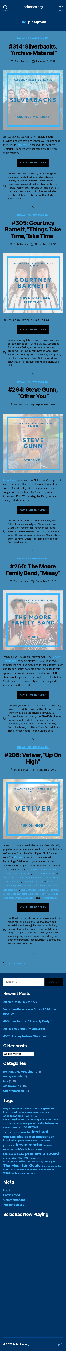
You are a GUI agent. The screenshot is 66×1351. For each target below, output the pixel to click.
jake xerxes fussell (28, 1140)
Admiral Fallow (42, 520)
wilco (7, 1172)
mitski (32, 350)
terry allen (46, 936)
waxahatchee (46, 1169)
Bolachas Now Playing (33, 38)
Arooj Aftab (25, 340)
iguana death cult (46, 921)
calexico (32, 173)
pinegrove (36, 187)
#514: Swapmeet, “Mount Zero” (24, 1028)
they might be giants (41, 361)
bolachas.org (33, 6)
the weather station (51, 1166)
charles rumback (46, 918)
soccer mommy (35, 1162)
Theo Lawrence (12, 881)
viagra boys (46, 730)
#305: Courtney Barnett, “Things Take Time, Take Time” (33, 229)
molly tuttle (23, 187)
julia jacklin (9, 1145)
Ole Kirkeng (38, 719)
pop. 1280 (38, 932)
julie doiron (37, 925)
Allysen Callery (37, 524)
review (23, 1158)
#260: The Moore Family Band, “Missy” (33, 570)
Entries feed (11, 1195)
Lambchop (25, 873)
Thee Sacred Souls (49, 727)
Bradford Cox (11, 890)
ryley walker (51, 932)
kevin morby (29, 1144)
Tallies (24, 361)
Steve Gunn (10, 480)
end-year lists (12, 1076)
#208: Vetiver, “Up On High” (33, 758)
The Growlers (28, 890)
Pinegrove (44, 890)
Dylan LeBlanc (51, 877)
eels (23, 176)
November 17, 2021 (45, 244)
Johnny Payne (16, 180)
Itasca (36, 873)
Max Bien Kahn (45, 716)
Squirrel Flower (22, 885)
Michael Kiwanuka (30, 877)
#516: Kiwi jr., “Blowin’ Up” (20, 1001)
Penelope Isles (39, 354)
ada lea (12, 520)
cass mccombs (13, 1116)
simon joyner (15, 936)
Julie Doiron (10, 877)
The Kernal (45, 191)
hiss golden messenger (35, 1137)
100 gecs (13, 705)
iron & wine (10, 1140)
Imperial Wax (25, 894)
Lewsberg (13, 184)
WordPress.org (13, 1204)
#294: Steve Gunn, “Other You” (33, 393)
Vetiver (18, 857)
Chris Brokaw (37, 705)
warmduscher (25, 943)
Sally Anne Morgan (48, 358)
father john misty (16, 1132)
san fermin (14, 361)
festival (39, 1132)
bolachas (23, 61)
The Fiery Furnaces (43, 538)
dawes (6, 1127)
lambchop (50, 925)
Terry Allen (32, 869)
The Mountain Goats (22, 1165)
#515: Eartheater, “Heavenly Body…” (28, 1021)
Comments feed (14, 1200)
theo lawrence (37, 939)
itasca (26, 925)
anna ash (13, 340)
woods (31, 1173)
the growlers (21, 939)
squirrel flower (31, 936)
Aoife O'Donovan (17, 173)
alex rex (23, 524)
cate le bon (30, 918)
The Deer (37, 885)
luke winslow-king (30, 184)
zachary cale (15, 198)
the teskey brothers (26, 727)
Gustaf (11, 527)
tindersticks (53, 939)
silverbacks (31, 191)
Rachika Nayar (45, 534)
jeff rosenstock (24, 527)
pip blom (12, 358)
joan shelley (45, 1141)
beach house (40, 340)
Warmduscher (49, 898)
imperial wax (15, 925)
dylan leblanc (27, 921)
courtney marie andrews (43, 1119)
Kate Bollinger (24, 347)
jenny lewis (14, 712)
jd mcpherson (46, 176)
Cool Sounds (53, 705)
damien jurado (26, 1123)
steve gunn (50, 1162)
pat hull (50, 719)
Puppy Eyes (30, 358)
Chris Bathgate (46, 173)
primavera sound (42, 1153)
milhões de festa (24, 1149)
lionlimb (23, 350)
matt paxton (42, 531)
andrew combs (31, 1108)
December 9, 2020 (45, 581)
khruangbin (31, 180)
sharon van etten (14, 1161)
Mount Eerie (48, 873)
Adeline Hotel (25, 520)
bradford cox (15, 918)
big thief (10, 1112)
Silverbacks (23, 145)
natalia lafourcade (47, 350)
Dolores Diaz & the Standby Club (26, 709)
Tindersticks (10, 873)
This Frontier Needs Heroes (23, 730)
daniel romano (50, 1123)
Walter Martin (46, 195)
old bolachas (12, 1086)
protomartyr (9, 1158)
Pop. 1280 (40, 894)
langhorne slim (37, 712)
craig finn (8, 1124)
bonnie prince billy (29, 1112)
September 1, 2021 (45, 404)
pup (20, 358)
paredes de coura (13, 1154)
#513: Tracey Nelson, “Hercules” (25, 1036)
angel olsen (47, 1108)
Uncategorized (13, 1090)
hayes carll (23, 343)
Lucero (21, 716)
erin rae (51, 524)
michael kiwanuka (18, 929)
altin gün (6, 1109)
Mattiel (45, 184)
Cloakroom (14, 176)
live (5, 1081)
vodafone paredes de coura (20, 1169)
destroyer (31, 1127)
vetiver (12, 943)
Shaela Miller (27, 723)
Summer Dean (23, 538)
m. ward (30, 716)
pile (21, 534)
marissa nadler (26, 531)
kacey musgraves (45, 527)
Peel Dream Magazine (22, 898)
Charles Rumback (33, 881)
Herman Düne (53, 709)
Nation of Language (19, 354)
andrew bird (17, 1109)
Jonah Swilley (38, 343)
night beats (23, 719)
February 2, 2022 (45, 61)
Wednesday (20, 542)
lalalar (24, 712)
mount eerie (36, 929)
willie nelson (18, 1173)
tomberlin (32, 195)
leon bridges (46, 180)
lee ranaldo (39, 347)
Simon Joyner (49, 869)
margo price (8, 1150)
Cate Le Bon (51, 885)
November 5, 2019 (45, 769)
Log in (7, 1190)
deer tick (17, 1127)
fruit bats (32, 176)
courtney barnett (15, 1119)
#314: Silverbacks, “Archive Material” (33, 50)
